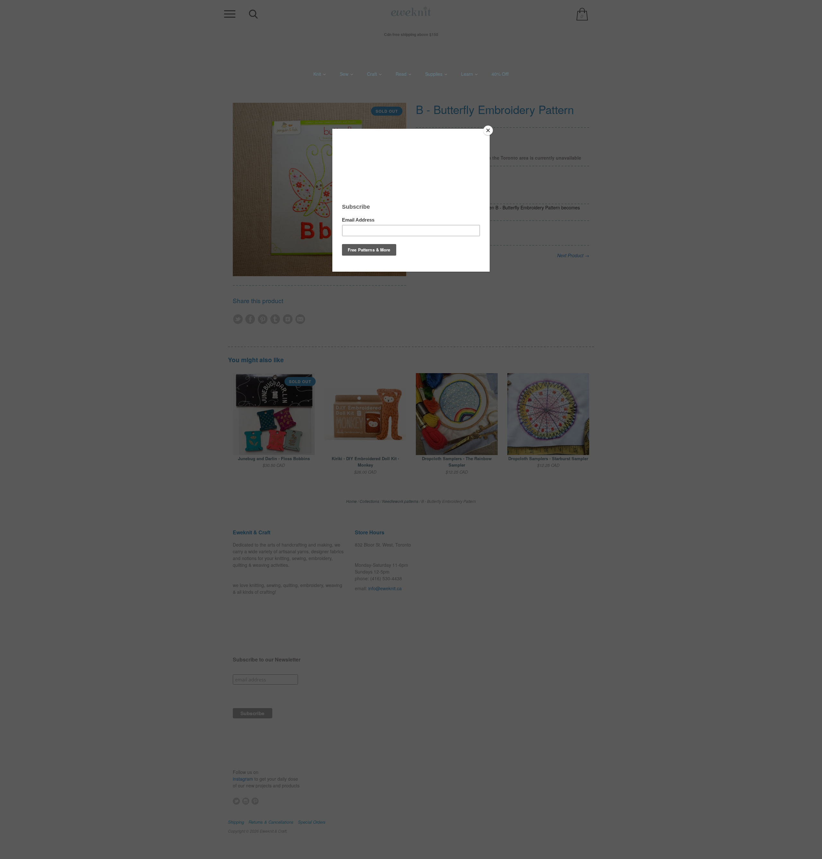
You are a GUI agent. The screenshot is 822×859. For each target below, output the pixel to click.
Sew (345, 74)
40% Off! (500, 74)
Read (402, 74)
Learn (467, 74)
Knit (317, 74)
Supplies (434, 74)
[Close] (488, 130)
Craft (372, 74)
